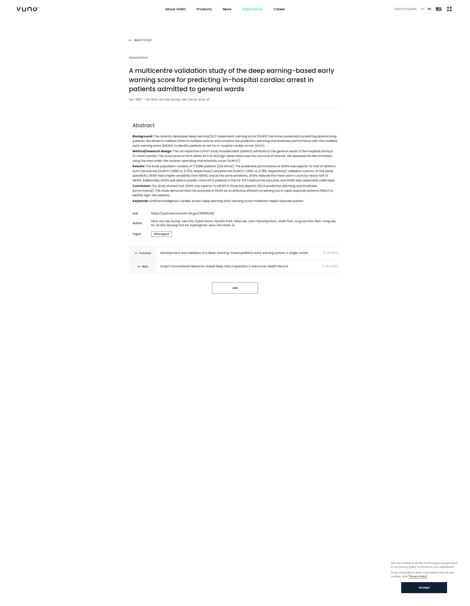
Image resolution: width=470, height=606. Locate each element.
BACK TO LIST (143, 40)
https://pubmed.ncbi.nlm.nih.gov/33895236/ (183, 213)
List (235, 288)
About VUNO (175, 9)
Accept (424, 587)
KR (423, 9)
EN (429, 9)
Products (204, 9)
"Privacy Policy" (418, 576)
